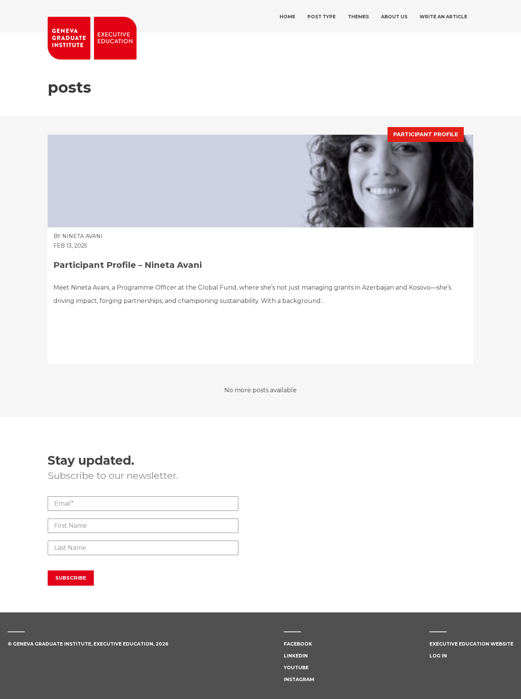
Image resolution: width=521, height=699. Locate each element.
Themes (358, 16)
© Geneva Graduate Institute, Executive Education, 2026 (88, 644)
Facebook (298, 644)
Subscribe (70, 578)
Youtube (296, 667)
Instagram (299, 679)
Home (287, 16)
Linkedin (296, 656)
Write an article (443, 16)
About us (394, 16)
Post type (321, 16)
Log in (438, 656)
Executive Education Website (471, 644)
